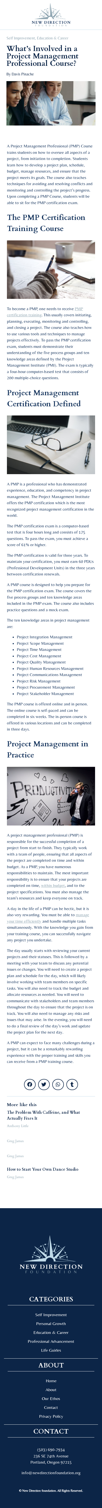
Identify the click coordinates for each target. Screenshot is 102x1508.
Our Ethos (51, 1398)
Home (51, 1380)
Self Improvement (20, 38)
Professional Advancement (51, 1341)
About (51, 1389)
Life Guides (51, 1350)
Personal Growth (51, 1323)
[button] (12, 14)
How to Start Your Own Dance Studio (42, 1169)
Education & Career (52, 38)
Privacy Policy (51, 1416)
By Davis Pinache (20, 74)
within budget (53, 885)
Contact (51, 1407)
